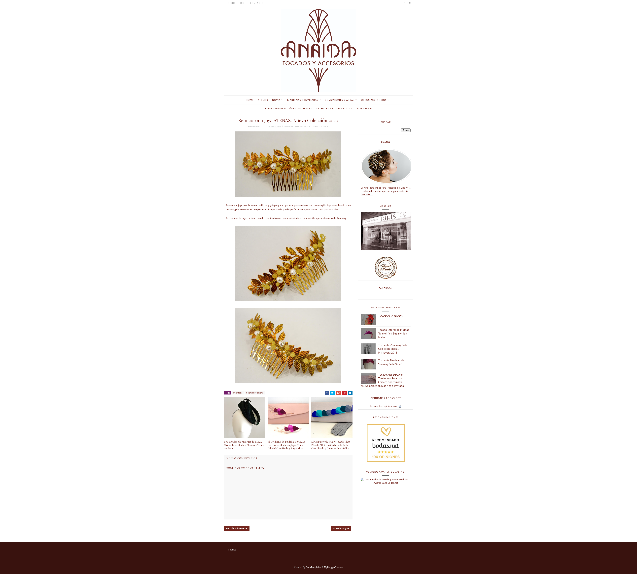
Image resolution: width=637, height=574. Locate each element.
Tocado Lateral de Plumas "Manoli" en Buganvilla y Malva (393, 333)
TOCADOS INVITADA (390, 315)
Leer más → (367, 194)
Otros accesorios (374, 99)
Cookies (232, 549)
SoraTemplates (313, 567)
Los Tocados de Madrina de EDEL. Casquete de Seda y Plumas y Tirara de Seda (244, 445)
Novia (276, 99)
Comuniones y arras (339, 99)
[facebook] (403, 3)
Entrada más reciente (236, 528)
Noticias (363, 108)
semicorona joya (302, 126)
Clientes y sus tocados (333, 108)
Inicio (231, 3)
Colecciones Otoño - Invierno (287, 108)
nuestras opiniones (383, 406)
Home (250, 99)
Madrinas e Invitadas (302, 99)
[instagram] (409, 3)
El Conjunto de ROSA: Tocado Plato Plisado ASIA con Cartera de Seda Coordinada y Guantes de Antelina (331, 445)
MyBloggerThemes (333, 567)
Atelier (263, 99)
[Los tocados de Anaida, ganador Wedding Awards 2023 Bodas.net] (386, 481)
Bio (242, 3)
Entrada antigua (341, 528)
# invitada (238, 393)
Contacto (257, 3)
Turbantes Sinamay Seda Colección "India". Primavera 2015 (392, 349)
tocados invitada (320, 126)
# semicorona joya (254, 393)
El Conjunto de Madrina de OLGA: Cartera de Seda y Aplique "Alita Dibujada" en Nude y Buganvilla (286, 445)
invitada (289, 126)
